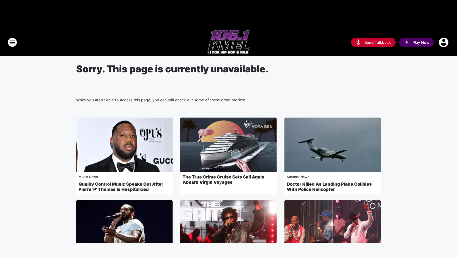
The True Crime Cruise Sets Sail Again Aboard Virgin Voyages (223, 179)
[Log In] (444, 42)
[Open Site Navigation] (12, 42)
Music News (88, 177)
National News (298, 177)
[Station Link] (228, 42)
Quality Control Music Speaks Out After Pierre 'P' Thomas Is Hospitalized (121, 187)
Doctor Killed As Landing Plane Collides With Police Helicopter (329, 187)
